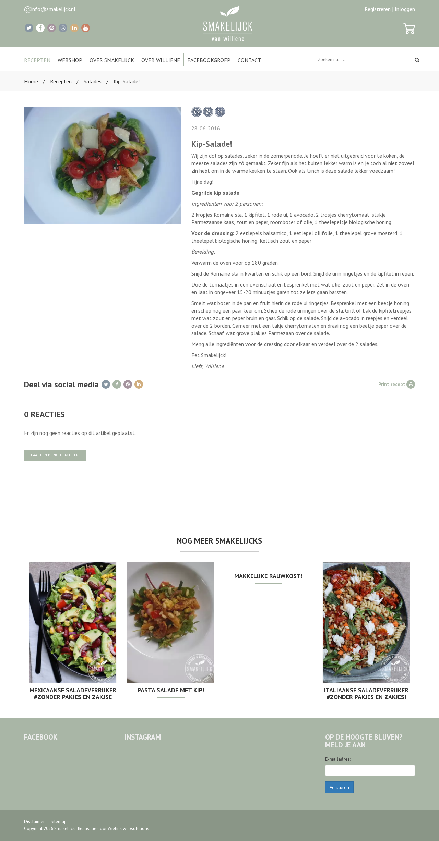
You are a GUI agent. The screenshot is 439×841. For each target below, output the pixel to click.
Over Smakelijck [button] (112, 60)
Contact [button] (249, 60)
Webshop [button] (70, 60)
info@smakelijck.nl (53, 8)
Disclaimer (34, 822)
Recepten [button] (37, 60)
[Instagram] (63, 28)
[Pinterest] (51, 28)
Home (31, 81)
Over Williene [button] (160, 60)
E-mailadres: (338, 759)
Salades (93, 81)
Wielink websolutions (128, 828)
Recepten (61, 81)
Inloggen (405, 8)
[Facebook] (40, 28)
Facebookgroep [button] (208, 60)
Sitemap (59, 822)
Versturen (339, 787)
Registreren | (379, 8)
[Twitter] (29, 28)
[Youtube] (85, 28)
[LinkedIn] (74, 28)
